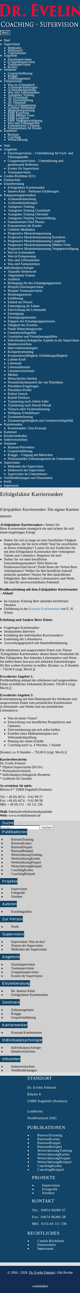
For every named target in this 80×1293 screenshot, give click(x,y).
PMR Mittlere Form (21, 115)
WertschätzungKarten (25, 858)
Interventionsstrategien (23, 348)
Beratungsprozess (19, 294)
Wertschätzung (18, 139)
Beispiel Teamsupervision (25, 290)
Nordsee (16, 896)
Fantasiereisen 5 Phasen (24, 125)
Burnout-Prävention (21, 447)
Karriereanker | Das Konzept (27, 428)
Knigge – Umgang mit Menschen (30, 455)
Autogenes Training (21, 95)
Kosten (12, 67)
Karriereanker (13, 424)
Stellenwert (15, 50)
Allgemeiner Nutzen (21, 275)
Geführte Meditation (21, 108)
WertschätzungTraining (26, 854)
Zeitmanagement (19, 78)
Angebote (10, 55)
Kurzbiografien (21, 911)
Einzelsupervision (20, 59)
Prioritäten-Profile (20, 390)
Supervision (12, 44)
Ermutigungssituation (22, 317)
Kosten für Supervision (23, 168)
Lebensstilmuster (19, 367)
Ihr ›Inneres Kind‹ (23, 991)
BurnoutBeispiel (22, 851)
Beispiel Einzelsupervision (25, 287)
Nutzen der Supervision (27, 945)
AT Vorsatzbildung (20, 100)
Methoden (14, 48)
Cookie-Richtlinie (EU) (19, 176)
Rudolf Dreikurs (19, 397)
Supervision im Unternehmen (27, 474)
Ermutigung (16, 313)
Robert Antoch (18, 394)
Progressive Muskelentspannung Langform (36, 241)
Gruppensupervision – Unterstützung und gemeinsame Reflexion (35, 162)
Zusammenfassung (20, 416)
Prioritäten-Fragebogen (23, 386)
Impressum (11, 485)
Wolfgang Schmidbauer (23, 413)
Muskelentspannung (21, 110)
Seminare (10, 69)
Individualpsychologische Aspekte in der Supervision (43, 340)
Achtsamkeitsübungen (23, 87)
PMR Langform (18, 118)
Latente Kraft (17, 359)
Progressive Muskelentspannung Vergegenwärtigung (43, 248)
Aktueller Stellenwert (22, 271)
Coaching (14, 137)
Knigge (13, 76)
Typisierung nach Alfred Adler (28, 401)
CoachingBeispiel (23, 874)
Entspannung (13, 81)
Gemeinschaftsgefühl (22, 332)
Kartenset (10, 130)
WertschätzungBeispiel (26, 866)
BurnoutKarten (21, 843)
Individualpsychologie (19, 268)
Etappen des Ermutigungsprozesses (31, 321)
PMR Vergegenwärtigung (25, 120)
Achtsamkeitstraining (22, 90)
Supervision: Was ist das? (28, 941)
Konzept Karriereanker (44, 609)
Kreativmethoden (15, 436)
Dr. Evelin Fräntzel (42, 1272)
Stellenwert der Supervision (26, 470)
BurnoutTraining (22, 839)
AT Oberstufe (17, 102)
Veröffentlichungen (24, 1070)
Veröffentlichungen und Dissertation (28, 478)
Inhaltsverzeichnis (20, 344)
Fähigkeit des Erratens (23, 325)
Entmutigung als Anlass (23, 306)
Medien (13, 374)
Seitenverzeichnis (15, 439)
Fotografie (18, 892)
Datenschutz (12, 180)
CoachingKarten (22, 870)
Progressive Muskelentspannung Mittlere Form (39, 245)
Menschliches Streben (22, 378)
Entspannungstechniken (20, 195)
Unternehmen (17, 53)
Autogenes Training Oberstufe (28, 214)
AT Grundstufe (18, 97)
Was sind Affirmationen (23, 92)
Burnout (13, 134)
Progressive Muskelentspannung (29, 233)
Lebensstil (14, 363)
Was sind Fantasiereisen (24, 123)
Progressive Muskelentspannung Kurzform (36, 237)
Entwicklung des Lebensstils (27, 310)
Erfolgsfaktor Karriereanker (26, 187)
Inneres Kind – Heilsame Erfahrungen (33, 191)
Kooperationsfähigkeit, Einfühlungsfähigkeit (37, 355)
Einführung (15, 298)
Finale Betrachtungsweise (25, 329)
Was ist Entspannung (22, 105)
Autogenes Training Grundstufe (29, 210)
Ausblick (14, 279)
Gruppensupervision (21, 62)
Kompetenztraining (20, 352)
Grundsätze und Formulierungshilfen (32, 336)
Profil (7, 481)
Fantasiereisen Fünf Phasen (26, 222)
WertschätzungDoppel (26, 862)
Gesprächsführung (20, 73)
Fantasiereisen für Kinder (25, 128)
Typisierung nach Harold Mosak (29, 405)
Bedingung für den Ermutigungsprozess (34, 283)
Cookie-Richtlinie (50, 1241)
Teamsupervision (19, 64)
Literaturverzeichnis (21, 371)
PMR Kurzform (18, 113)
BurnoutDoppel (21, 847)
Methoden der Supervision (25, 466)
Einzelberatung (14, 183)
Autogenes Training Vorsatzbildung (31, 218)
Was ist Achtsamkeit (21, 85)
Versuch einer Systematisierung (29, 409)
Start (7, 40)
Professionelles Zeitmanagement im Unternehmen (41, 458)
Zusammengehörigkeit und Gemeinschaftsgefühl (40, 420)
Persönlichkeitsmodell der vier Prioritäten (35, 382)
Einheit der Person (20, 302)
